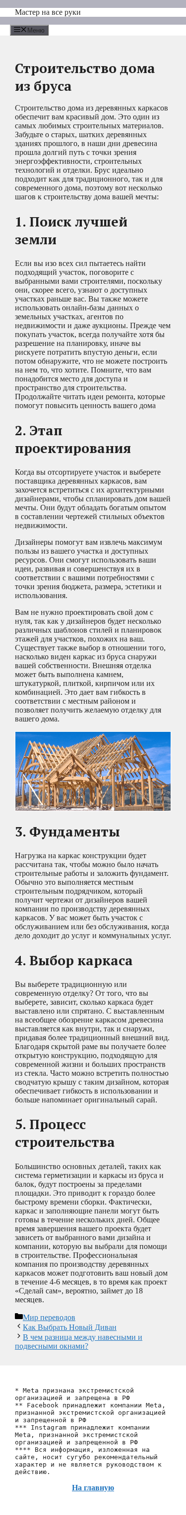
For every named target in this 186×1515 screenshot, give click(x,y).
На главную (93, 1487)
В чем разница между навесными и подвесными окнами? (78, 1341)
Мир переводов (49, 1317)
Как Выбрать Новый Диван (70, 1327)
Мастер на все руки (48, 12)
